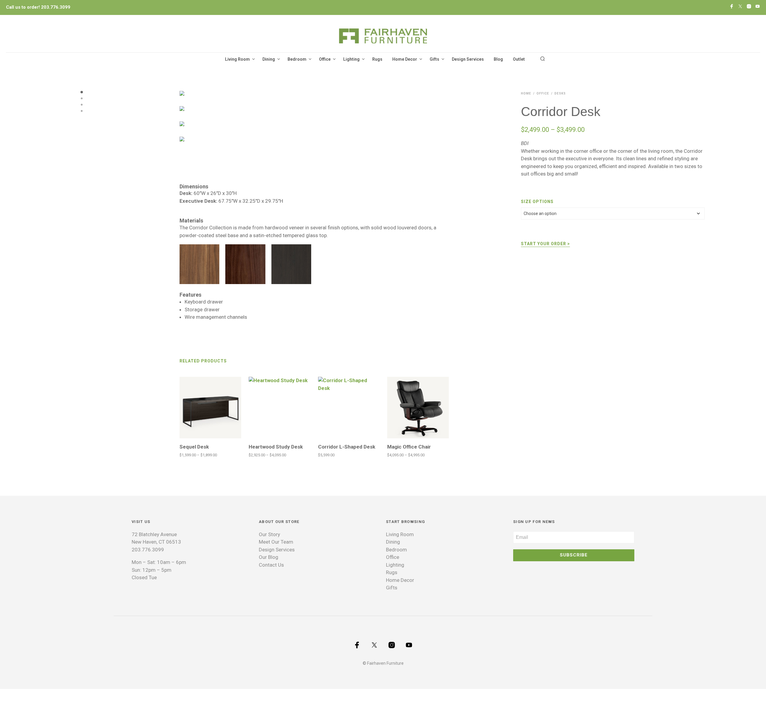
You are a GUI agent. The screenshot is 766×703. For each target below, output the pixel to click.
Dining (268, 59)
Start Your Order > (545, 243)
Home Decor (404, 59)
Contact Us (271, 565)
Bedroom (297, 59)
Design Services (468, 59)
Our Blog (268, 557)
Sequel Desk (194, 447)
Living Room (237, 59)
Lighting (351, 59)
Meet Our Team (276, 542)
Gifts (434, 59)
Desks (560, 93)
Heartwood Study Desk (276, 447)
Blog (498, 59)
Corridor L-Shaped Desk (346, 447)
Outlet (519, 59)
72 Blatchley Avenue (154, 534)
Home (526, 93)
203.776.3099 (55, 7)
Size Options (537, 201)
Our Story (269, 534)
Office (325, 59)
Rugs (377, 59)
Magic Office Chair (409, 447)
